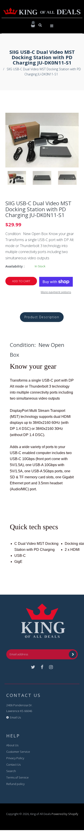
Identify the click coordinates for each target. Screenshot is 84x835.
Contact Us (13, 765)
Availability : (15, 266)
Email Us (15, 717)
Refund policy (15, 784)
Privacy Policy (15, 758)
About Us (12, 745)
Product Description (41, 317)
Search (11, 771)
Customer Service (18, 752)
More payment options (56, 292)
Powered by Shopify (65, 814)
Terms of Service (17, 777)
